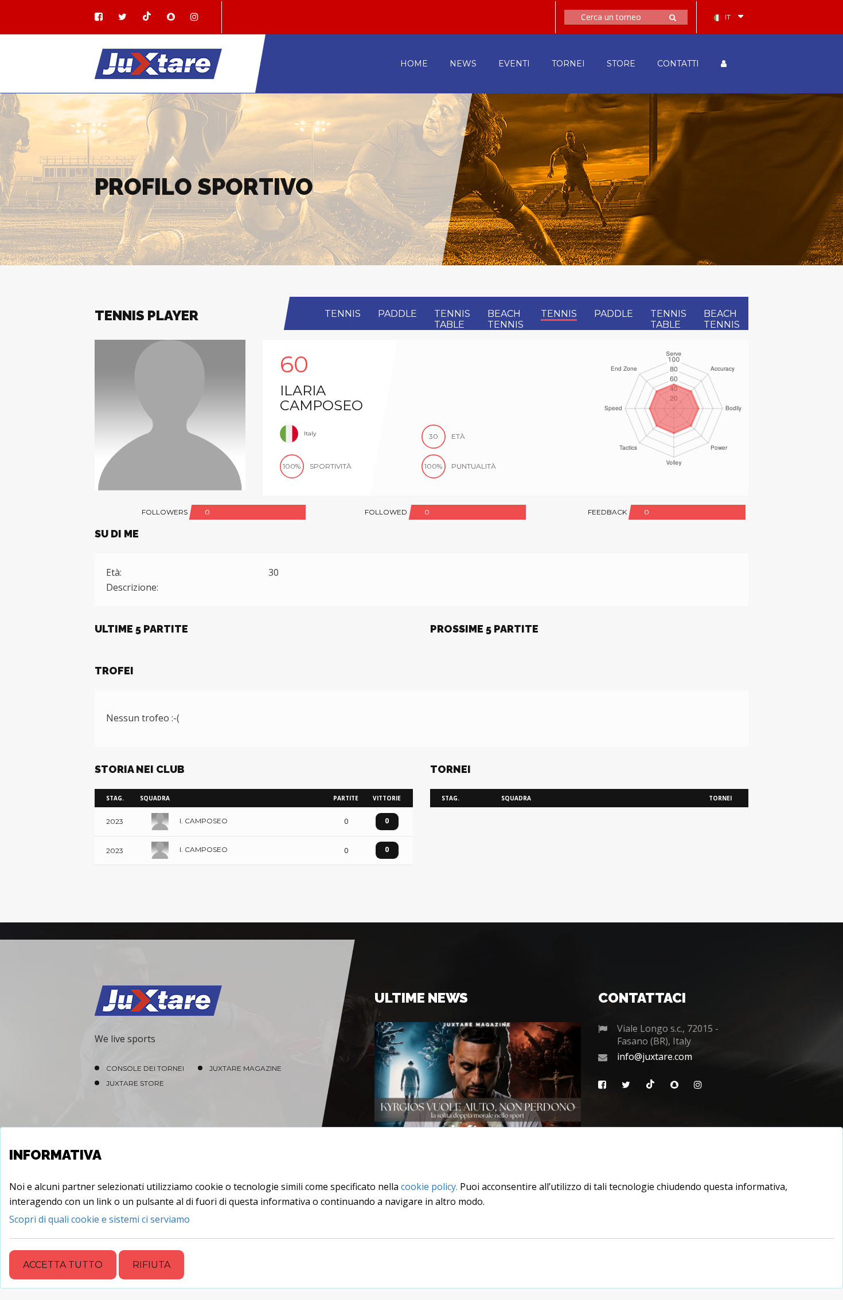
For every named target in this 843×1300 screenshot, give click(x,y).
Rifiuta (151, 1264)
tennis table (452, 319)
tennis (343, 313)
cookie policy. (429, 1186)
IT (728, 17)
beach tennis (505, 319)
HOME (414, 63)
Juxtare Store (135, 1083)
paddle (397, 313)
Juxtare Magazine (245, 1068)
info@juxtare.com (654, 1056)
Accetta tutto (63, 1264)
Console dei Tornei (145, 1068)
